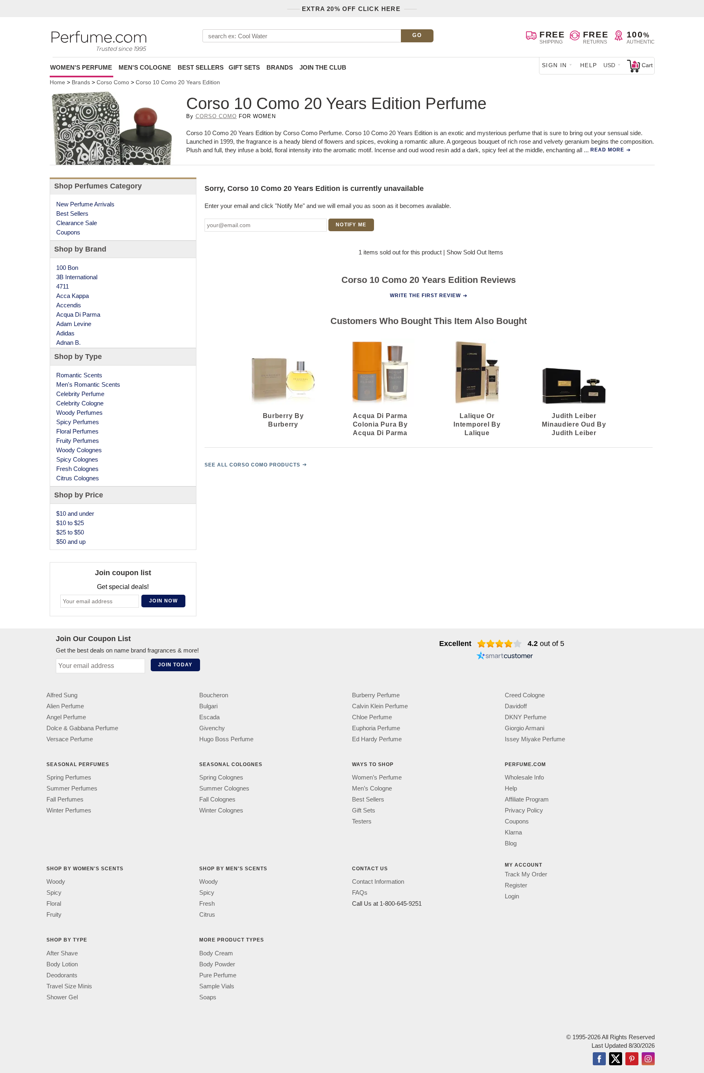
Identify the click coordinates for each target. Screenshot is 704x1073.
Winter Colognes (221, 810)
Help (588, 65)
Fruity (54, 914)
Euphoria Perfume (376, 728)
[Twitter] (615, 1059)
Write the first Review (425, 295)
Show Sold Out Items (475, 252)
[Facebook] (599, 1059)
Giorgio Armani (524, 728)
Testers (362, 821)
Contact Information (378, 881)
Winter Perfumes (68, 810)
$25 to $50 (70, 532)
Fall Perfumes (65, 799)
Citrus (207, 914)
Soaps (207, 997)
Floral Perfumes (77, 431)
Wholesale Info (524, 777)
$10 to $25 (70, 522)
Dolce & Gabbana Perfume (82, 728)
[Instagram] (648, 1059)
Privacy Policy (524, 810)
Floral (53, 903)
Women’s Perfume (377, 777)
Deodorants (61, 975)
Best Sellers (201, 67)
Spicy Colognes (77, 459)
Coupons (68, 232)
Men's (145, 67)
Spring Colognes (221, 777)
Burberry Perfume (376, 695)
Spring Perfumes (68, 777)
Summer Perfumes (71, 788)
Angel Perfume (66, 717)
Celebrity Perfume (80, 393)
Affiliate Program (527, 799)
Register (516, 885)
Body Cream (216, 953)
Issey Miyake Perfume (535, 739)
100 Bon (67, 267)
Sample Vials (216, 986)
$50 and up (71, 541)
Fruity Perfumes (77, 440)
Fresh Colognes (77, 468)
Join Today (175, 665)
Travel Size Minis (69, 986)
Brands (279, 67)
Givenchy (212, 728)
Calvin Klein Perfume (380, 706)
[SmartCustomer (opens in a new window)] (504, 656)
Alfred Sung (61, 695)
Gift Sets (244, 67)
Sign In (554, 65)
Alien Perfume (65, 706)
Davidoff (516, 706)
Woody (55, 881)
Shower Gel (62, 997)
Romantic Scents (79, 375)
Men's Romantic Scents (88, 384)
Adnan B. (68, 342)
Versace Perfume (69, 739)
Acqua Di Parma (78, 314)
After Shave (62, 953)
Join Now (163, 601)
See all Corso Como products (252, 465)
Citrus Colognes (77, 478)
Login (512, 896)
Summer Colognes (224, 788)
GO (417, 35)
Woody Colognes (79, 450)
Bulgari (208, 706)
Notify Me (351, 225)
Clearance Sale (76, 222)
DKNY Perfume (525, 717)
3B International (76, 277)
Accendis (68, 305)
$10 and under (75, 513)
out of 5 (546, 643)
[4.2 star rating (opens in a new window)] (499, 643)
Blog (511, 843)
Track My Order (526, 874)
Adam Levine (73, 323)
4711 (62, 286)
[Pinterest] (631, 1059)
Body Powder (217, 964)
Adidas (65, 333)
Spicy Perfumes (77, 421)
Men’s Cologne (372, 788)
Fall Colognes (217, 799)
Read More (607, 150)
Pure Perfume (217, 975)
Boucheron (213, 695)
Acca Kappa (72, 295)
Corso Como (216, 116)
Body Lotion (62, 964)
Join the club (322, 67)
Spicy (54, 892)
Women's (81, 67)
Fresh (207, 903)
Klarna (513, 832)
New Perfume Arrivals (85, 204)
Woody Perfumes (79, 412)
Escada (209, 717)
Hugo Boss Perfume (226, 739)
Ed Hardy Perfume (377, 739)
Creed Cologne (525, 695)
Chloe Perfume (372, 717)
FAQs (359, 892)
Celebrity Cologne (79, 403)
